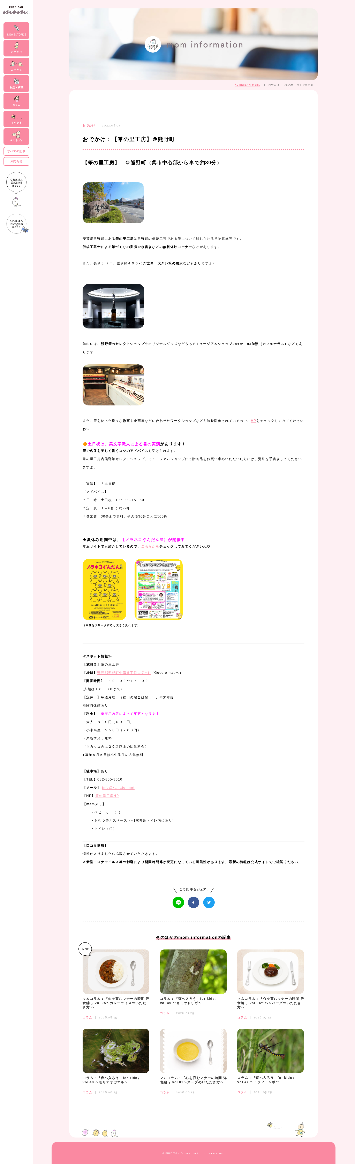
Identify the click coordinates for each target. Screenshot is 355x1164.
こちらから (150, 546)
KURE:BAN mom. (247, 84)
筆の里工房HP (107, 796)
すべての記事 (16, 151)
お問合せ (16, 161)
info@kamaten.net (118, 787)
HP (253, 420)
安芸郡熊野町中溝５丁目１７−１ (124, 672)
